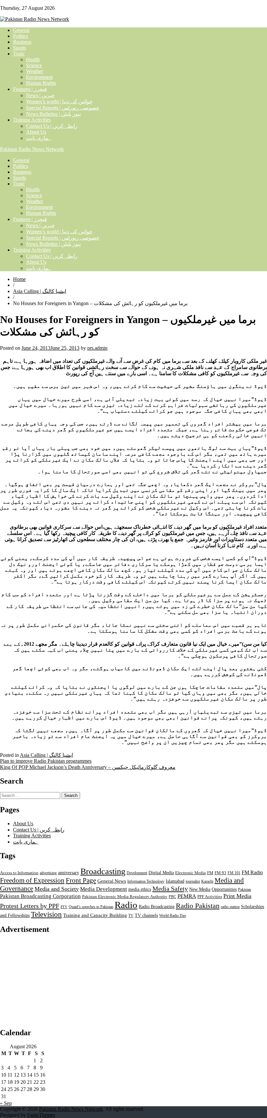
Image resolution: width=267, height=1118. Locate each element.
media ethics (139, 889)
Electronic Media (190, 873)
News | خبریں (40, 95)
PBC (172, 896)
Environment (39, 77)
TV (131, 915)
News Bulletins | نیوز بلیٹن (53, 114)
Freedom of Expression (32, 880)
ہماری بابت (38, 138)
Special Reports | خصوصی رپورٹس (62, 107)
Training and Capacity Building (95, 915)
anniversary (68, 872)
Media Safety (170, 888)
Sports (19, 48)
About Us (36, 132)
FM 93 (220, 873)
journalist (193, 881)
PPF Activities (209, 896)
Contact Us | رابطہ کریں (51, 126)
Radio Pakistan (197, 906)
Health (33, 59)
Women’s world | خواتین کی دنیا (59, 101)
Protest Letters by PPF (29, 905)
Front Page (81, 880)
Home (19, 279)
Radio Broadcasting (157, 906)
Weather (34, 71)
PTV (64, 907)
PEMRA (186, 896)
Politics (20, 36)
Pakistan (244, 889)
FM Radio (252, 872)
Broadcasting (102, 871)
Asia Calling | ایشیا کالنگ (39, 291)
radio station (230, 907)
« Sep (6, 1103)
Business (22, 42)
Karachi (207, 881)
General (21, 30)
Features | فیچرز (30, 89)
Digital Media (161, 872)
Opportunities (224, 889)
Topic (19, 53)
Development (137, 873)
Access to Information (19, 873)
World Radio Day (172, 915)
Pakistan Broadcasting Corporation (40, 896)
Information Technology (145, 881)
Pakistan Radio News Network (32, 149)
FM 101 (234, 873)
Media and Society (57, 889)
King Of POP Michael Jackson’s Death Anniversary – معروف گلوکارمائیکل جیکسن (88, 767)
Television (46, 914)
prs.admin (97, 348)
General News (111, 881)
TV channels (146, 915)
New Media (199, 889)
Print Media (237, 896)
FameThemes (41, 1115)
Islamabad (175, 881)
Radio (126, 905)
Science (34, 65)
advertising (48, 873)
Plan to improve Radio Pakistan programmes (45, 761)
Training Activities (32, 120)
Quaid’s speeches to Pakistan (91, 907)
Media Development (103, 889)
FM (210, 873)
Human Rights (41, 83)
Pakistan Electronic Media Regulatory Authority (124, 896)
